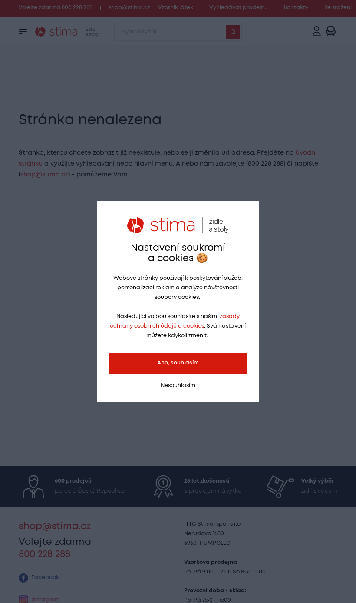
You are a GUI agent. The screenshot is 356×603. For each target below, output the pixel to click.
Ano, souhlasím (178, 363)
